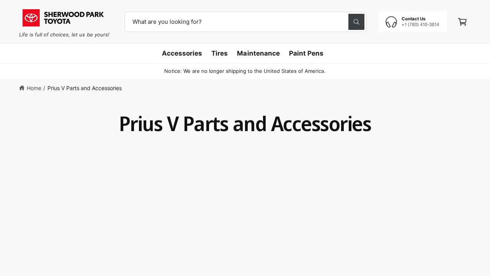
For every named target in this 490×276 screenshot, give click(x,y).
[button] (462, 22)
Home (34, 88)
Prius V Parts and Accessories (84, 88)
